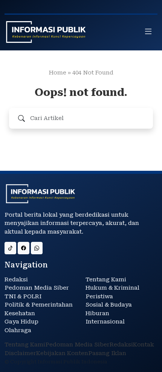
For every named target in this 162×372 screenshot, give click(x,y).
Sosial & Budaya (109, 304)
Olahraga (18, 330)
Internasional (105, 321)
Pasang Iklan (107, 353)
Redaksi (16, 279)
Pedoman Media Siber (37, 287)
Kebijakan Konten (62, 353)
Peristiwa (99, 296)
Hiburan (97, 313)
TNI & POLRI (23, 296)
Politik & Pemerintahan (39, 304)
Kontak (143, 344)
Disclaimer (20, 353)
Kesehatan (20, 313)
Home (57, 72)
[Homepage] (46, 32)
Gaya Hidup (21, 321)
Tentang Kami (106, 279)
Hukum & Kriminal (112, 287)
